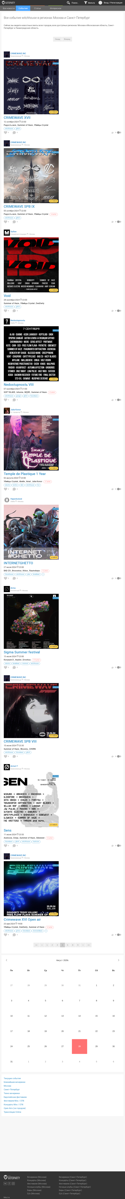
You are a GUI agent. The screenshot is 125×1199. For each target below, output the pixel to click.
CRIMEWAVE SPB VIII (20, 741)
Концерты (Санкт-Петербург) (72, 1180)
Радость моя (10, 125)
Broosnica (16, 570)
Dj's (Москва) (33, 1193)
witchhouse (9, 128)
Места (7, 1197)
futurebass (34, 396)
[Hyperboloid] (7, 501)
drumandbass (37, 931)
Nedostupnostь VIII (19, 385)
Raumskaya (34, 570)
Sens (7, 830)
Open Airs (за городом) (15, 1108)
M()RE (27, 392)
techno (15, 485)
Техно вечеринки (12, 1093)
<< (36, 945)
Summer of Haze (25, 125)
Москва (7, 1086)
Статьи (37, 8)
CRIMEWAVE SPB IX (19, 206)
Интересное (55, 8)
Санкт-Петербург (12, 1089)
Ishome (19, 392)
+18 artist (36, 660)
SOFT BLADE (9, 392)
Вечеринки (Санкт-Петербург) (73, 1177)
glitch (18, 128)
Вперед (67, 39)
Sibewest (40, 838)
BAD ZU (7, 570)
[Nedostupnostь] (7, 323)
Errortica (27, 660)
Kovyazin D (9, 660)
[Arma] (7, 591)
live (38, 485)
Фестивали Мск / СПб (14, 1101)
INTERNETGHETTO (18, 563)
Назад (57, 39)
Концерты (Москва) (36, 1180)
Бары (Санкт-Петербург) (70, 1190)
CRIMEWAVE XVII (17, 118)
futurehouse (9, 574)
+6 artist (50, 838)
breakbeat (36, 574)
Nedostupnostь (17, 320)
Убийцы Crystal (41, 125)
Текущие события (12, 1078)
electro (7, 663)
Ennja (15, 838)
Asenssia (8, 838)
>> (89, 945)
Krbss (25, 570)
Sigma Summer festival (22, 652)
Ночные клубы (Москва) (38, 1187)
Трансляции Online (12, 1112)
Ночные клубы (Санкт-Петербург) (75, 1187)
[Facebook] (9, 1183)
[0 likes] (6, 132)
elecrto (7, 485)
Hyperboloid (16, 499)
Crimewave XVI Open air (22, 919)
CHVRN (32, 749)
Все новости (9, 8)
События (23, 8)
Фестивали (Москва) (37, 1183)
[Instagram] (13, 1183)
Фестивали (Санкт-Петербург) (73, 1183)
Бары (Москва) (34, 1190)
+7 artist (47, 481)
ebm (22, 485)
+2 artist (52, 392)
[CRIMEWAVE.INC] (7, 56)
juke (28, 574)
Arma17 (14, 766)
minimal (25, 663)
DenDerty (40, 303)
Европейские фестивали (15, 1097)
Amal (28, 481)
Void (7, 296)
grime (18, 931)
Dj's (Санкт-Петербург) (69, 1193)
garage (18, 396)
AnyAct (18, 660)
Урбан (13, 231)
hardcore (36, 841)
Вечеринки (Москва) (37, 1177)
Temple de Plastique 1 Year (25, 474)
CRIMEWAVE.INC (18, 53)
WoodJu (24, 749)
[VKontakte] (5, 1183)
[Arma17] (7, 769)
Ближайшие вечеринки (14, 1082)
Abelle (22, 481)
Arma (13, 588)
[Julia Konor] (7, 412)
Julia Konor (15, 409)
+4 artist (53, 214)
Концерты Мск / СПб (13, 1104)
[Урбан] (7, 234)
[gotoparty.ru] (8, 3)
